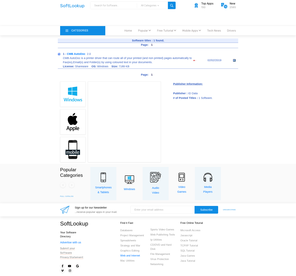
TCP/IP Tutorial (189, 245)
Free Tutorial (165, 30)
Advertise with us (70, 242)
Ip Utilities (156, 239)
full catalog (67, 196)
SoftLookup (74, 223)
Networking (156, 264)
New (232, 3)
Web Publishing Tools (162, 234)
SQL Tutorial (187, 250)
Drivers (231, 30)
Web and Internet (130, 255)
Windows (129, 189)
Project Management (132, 235)
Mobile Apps (190, 30)
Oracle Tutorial (188, 240)
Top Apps (207, 3)
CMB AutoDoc (76, 53)
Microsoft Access (190, 230)
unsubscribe (229, 210)
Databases (126, 230)
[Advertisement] (148, 18)
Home (128, 30)
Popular (143, 30)
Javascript (186, 235)
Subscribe (206, 209)
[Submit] (172, 5)
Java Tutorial (187, 260)
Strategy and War (130, 245)
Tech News (214, 30)
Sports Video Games (162, 229)
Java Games (187, 255)
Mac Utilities (127, 260)
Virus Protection (159, 259)
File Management (160, 254)
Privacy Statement (71, 257)
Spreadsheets (128, 240)
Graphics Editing (129, 250)
